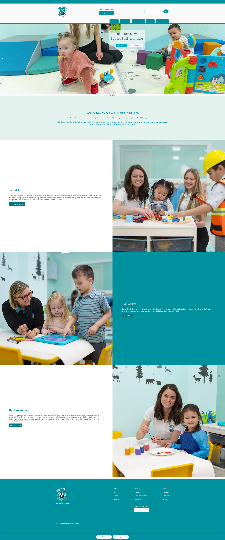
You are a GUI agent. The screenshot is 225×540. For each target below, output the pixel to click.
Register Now (106, 13)
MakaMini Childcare (63, 504)
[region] (112, 60)
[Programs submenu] (141, 21)
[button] (2, 58)
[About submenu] (127, 21)
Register (120, 537)
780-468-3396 (108, 9)
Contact (104, 537)
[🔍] (165, 11)
